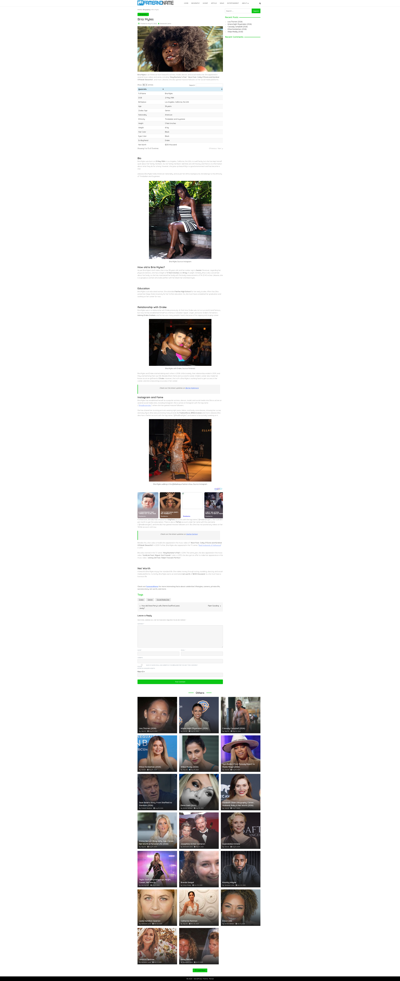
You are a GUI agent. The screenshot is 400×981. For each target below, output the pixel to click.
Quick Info (142, 89)
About (244, 3)
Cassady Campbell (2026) (238, 27)
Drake (141, 600)
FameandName (152, 586)
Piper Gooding (213, 606)
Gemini (150, 600)
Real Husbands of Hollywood (210, 545)
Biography (195, 3)
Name (140, 650)
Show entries (145, 85)
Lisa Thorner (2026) (235, 22)
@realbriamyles (145, 405)
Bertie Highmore (192, 388)
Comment (141, 624)
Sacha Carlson (192, 534)
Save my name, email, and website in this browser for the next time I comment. (172, 665)
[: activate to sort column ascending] (193, 89)
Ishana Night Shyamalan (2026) (240, 24)
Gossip (205, 3)
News (222, 3)
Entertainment (233, 3)
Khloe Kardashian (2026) (237, 29)
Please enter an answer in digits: (146, 667)
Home (186, 3)
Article (214, 3)
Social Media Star (163, 600)
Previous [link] (213, 148)
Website (140, 657)
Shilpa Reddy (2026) (235, 32)
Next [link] (219, 148)
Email (183, 650)
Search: (192, 85)
